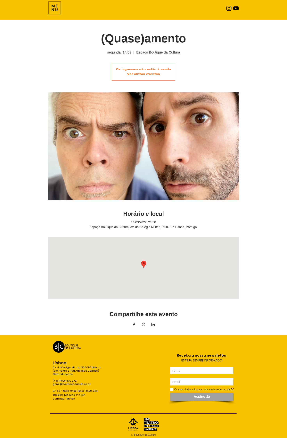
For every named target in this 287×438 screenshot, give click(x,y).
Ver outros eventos (143, 74)
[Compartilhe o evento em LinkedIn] (153, 324)
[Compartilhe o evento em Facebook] (134, 324)
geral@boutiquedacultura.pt (72, 384)
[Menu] (55, 8)
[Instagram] (229, 8)
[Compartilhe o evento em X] (143, 324)
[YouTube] (236, 8)
